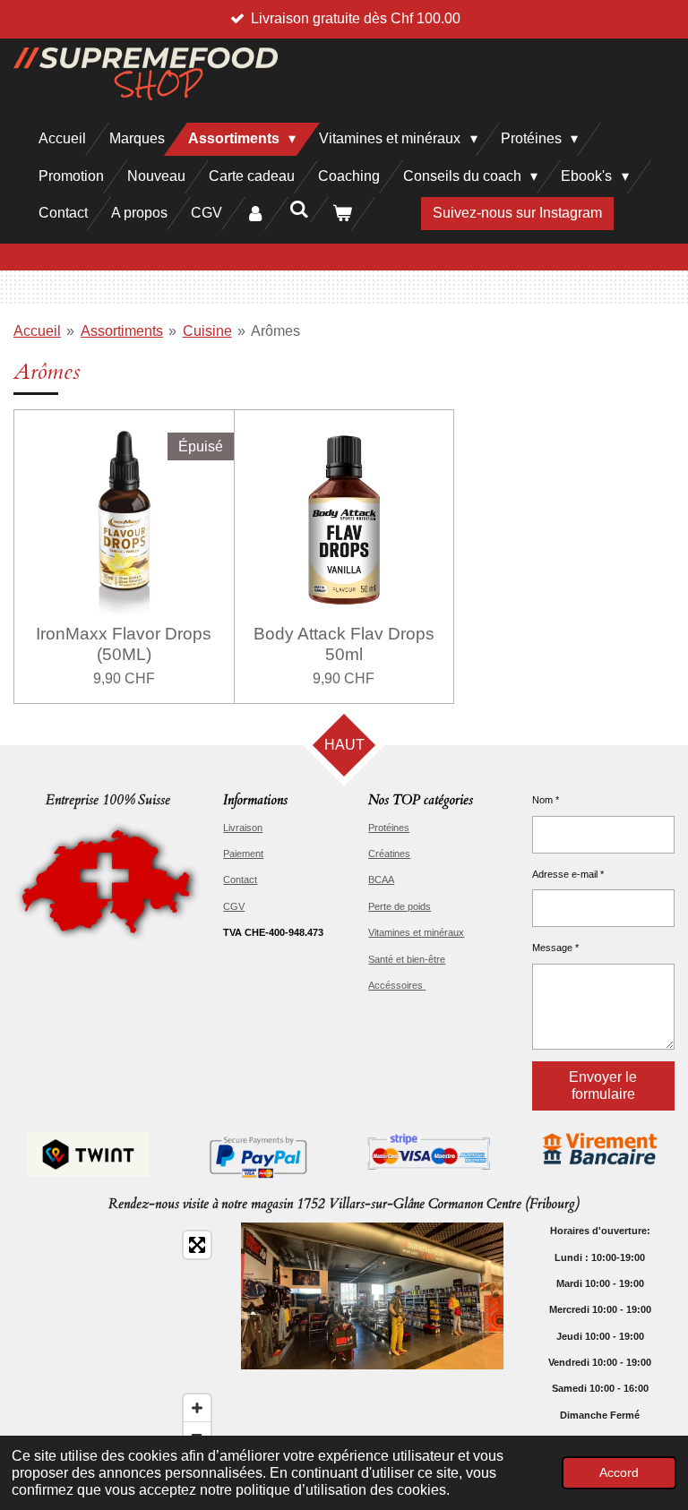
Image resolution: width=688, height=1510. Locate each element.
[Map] (116, 1340)
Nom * (545, 799)
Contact (240, 879)
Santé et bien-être (406, 959)
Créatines (389, 853)
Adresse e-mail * (568, 874)
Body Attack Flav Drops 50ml (344, 643)
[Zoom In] (197, 1407)
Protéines (388, 827)
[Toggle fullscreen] (197, 1244)
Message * (555, 947)
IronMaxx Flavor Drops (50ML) (123, 643)
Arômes (275, 331)
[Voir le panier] (342, 213)
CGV (234, 906)
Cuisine (207, 331)
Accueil (37, 331)
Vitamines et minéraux (416, 932)
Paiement (243, 853)
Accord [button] (619, 1472)
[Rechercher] (298, 209)
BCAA (381, 879)
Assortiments (122, 331)
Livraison (242, 827)
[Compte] (255, 213)
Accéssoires (397, 985)
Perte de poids (399, 906)
